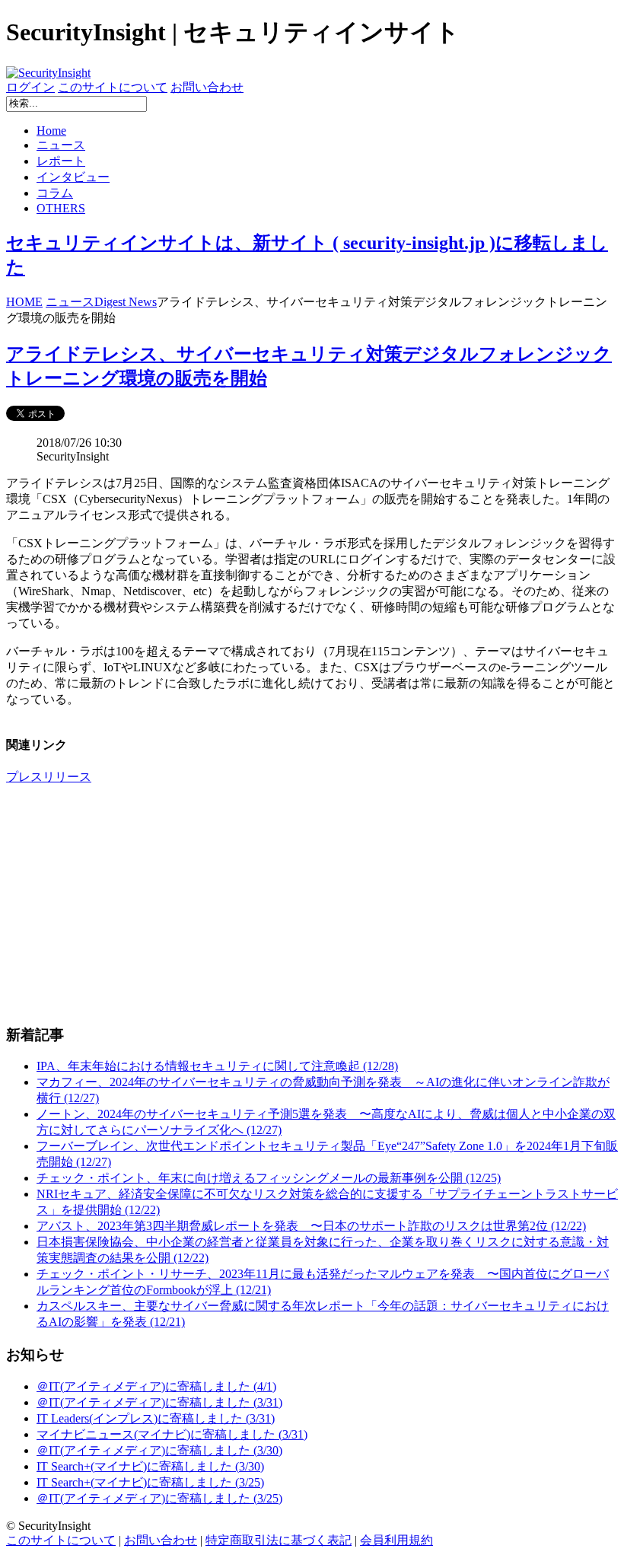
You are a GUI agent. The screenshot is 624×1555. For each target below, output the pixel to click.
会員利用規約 (396, 1540)
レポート (61, 161)
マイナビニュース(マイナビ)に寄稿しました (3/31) (172, 1434)
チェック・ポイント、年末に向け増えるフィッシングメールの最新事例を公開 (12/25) (269, 1177)
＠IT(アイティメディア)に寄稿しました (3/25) (159, 1498)
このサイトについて (112, 87)
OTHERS (61, 208)
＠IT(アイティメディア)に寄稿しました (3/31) (159, 1402)
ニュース (61, 145)
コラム (55, 192)
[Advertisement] (312, 904)
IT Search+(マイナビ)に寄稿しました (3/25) (150, 1482)
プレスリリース (48, 776)
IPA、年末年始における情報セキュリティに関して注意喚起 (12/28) (217, 1066)
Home (51, 130)
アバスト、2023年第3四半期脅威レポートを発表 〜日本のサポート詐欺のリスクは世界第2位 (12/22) (311, 1225)
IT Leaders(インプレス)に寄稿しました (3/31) (156, 1418)
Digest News (125, 301)
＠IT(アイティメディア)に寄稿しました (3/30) (159, 1450)
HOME (24, 301)
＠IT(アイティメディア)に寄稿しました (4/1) (156, 1386)
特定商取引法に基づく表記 (278, 1540)
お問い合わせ (207, 87)
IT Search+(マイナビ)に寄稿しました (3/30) (150, 1466)
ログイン (30, 87)
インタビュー (73, 176)
